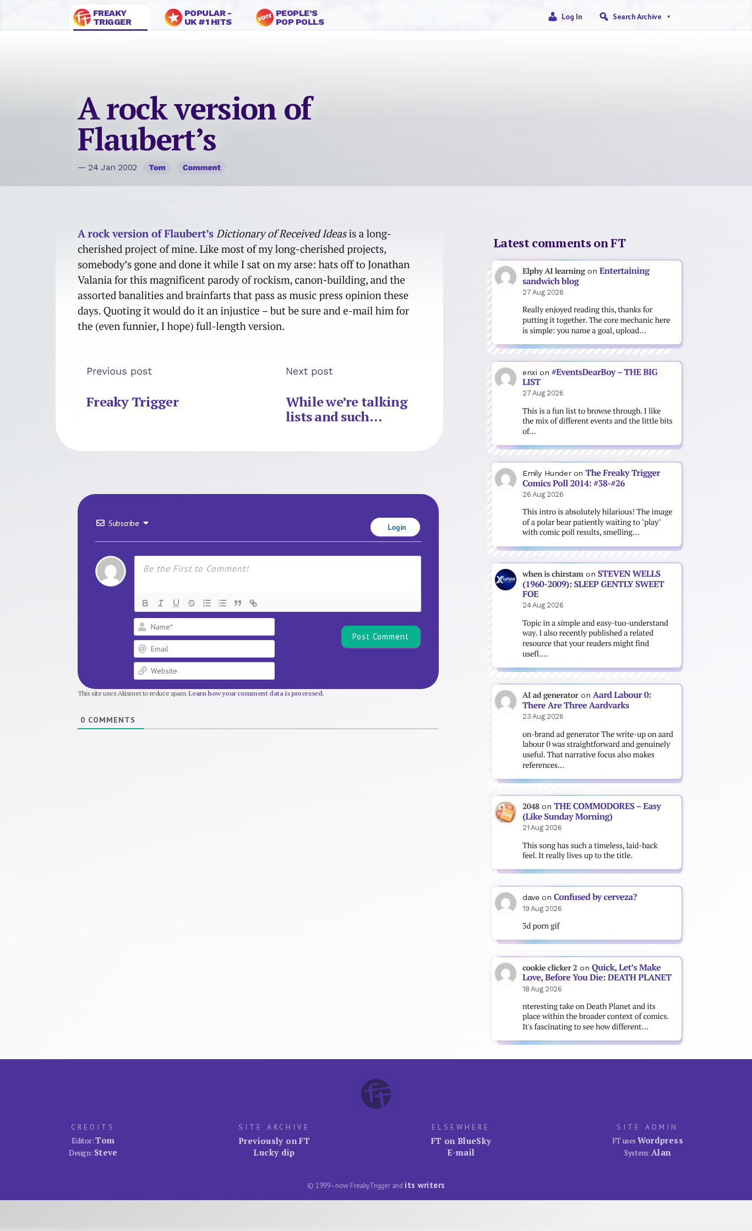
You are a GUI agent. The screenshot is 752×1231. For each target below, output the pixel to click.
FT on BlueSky (461, 1140)
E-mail (461, 1152)
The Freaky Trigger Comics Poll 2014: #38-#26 (591, 478)
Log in (572, 16)
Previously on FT (274, 1140)
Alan (661, 1152)
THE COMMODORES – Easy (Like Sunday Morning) (591, 811)
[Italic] (160, 603)
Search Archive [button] (637, 16)
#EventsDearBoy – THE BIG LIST (589, 377)
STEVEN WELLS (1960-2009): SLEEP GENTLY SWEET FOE (593, 584)
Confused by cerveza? (595, 897)
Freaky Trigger (132, 401)
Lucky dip (274, 1152)
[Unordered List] (222, 603)
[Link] (253, 603)
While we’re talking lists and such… (346, 409)
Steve (106, 1152)
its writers (425, 1185)
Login (395, 527)
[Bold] (145, 603)
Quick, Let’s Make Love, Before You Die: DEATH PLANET (596, 973)
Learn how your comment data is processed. (256, 693)
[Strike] (191, 603)
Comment (202, 167)
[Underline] (176, 603)
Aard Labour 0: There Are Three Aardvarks (586, 700)
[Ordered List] (207, 603)
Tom (157, 167)
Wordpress (660, 1140)
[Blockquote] (238, 603)
